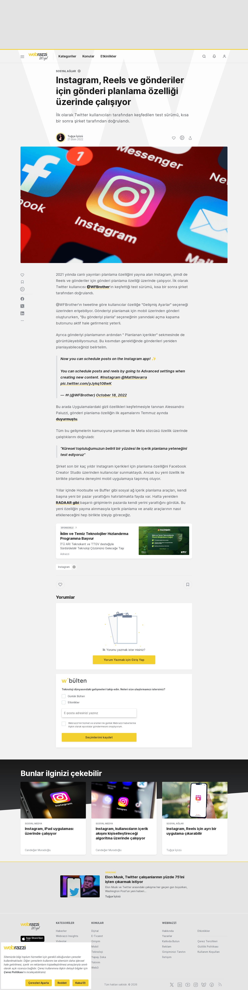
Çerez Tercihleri (207, 941)
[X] (171, 984)
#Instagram (110, 377)
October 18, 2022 (111, 395)
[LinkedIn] (179, 984)
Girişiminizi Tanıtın (173, 951)
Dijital (95, 930)
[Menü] (22, 57)
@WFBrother (98, 287)
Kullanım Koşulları (209, 951)
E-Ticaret (97, 936)
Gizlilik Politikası (208, 946)
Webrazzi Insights (67, 936)
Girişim (95, 941)
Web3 (95, 967)
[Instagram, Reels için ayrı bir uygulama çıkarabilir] (194, 800)
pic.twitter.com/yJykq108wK (86, 383)
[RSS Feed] (219, 984)
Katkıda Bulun (170, 941)
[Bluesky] (203, 984)
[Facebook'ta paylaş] (22, 299)
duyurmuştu (66, 419)
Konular (88, 56)
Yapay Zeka (98, 957)
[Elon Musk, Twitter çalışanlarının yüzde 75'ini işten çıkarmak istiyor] (80, 886)
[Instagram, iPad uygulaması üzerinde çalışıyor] (53, 800)
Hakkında (168, 930)
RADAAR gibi (68, 502)
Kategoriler (67, 56)
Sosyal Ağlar (66, 71)
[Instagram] (195, 984)
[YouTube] (187, 984)
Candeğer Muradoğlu (38, 850)
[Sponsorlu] (164, 540)
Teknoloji (97, 951)
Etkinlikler (108, 56)
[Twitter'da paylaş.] (22, 306)
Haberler (61, 930)
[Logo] (38, 56)
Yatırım (95, 962)
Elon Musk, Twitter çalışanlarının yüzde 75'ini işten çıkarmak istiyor (144, 879)
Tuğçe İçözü (174, 850)
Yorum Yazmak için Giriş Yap (124, 660)
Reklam (166, 946)
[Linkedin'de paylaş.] (22, 313)
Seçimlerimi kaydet (99, 737)
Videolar (61, 941)
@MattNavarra (134, 377)
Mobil (94, 946)
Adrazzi (64, 553)
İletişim (167, 957)
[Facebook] (211, 984)
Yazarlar (167, 936)
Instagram (64, 566)
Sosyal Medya (33, 823)
